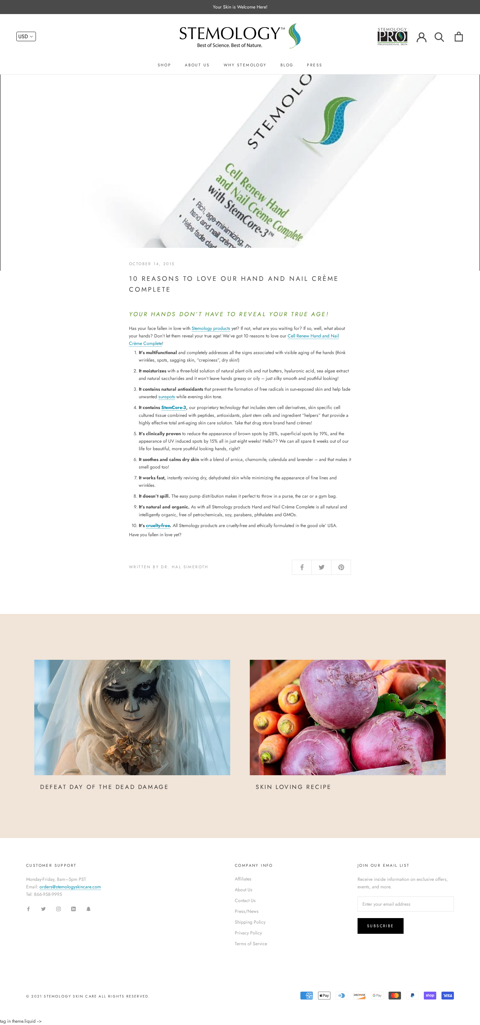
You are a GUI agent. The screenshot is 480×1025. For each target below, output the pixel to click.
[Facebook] (28, 909)
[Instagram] (58, 909)
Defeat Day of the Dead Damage (104, 787)
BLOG (287, 65)
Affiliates (243, 879)
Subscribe (380, 926)
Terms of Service (251, 943)
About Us (243, 889)
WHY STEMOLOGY (245, 65)
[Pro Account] (396, 36)
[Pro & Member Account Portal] (421, 37)
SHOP (164, 65)
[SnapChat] (88, 909)
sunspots (166, 396)
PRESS (314, 65)
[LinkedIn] (73, 909)
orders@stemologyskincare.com (70, 886)
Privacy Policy (248, 933)
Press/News (247, 911)
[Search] (439, 37)
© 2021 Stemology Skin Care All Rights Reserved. (88, 996)
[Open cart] (459, 37)
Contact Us (245, 900)
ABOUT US (197, 65)
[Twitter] (43, 909)
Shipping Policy (250, 922)
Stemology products (211, 328)
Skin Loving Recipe (294, 787)
